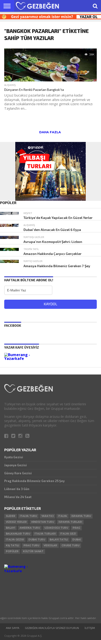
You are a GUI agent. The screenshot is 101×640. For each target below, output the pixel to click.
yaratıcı (47, 516)
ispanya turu (81, 516)
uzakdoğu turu (56, 527)
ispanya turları (70, 521)
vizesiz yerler (16, 521)
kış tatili (12, 545)
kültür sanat (33, 551)
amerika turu (29, 527)
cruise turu (70, 545)
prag (76, 527)
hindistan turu (42, 521)
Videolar (50, 545)
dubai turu (36, 539)
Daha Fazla (50, 132)
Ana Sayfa (12, 627)
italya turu (28, 516)
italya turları (45, 533)
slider (10, 516)
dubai (76, 539)
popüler (12, 551)
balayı (10, 527)
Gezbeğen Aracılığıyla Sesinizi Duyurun (52, 627)
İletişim (90, 627)
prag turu (31, 545)
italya (62, 516)
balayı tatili (59, 539)
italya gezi (68, 533)
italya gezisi (15, 539)
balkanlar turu (18, 533)
